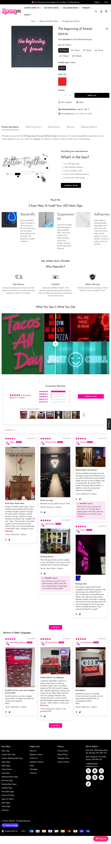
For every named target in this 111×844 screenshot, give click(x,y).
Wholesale (33, 769)
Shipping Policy (63, 758)
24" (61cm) (76, 51)
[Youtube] (101, 777)
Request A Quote (36, 754)
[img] (10, 438)
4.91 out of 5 (26, 395)
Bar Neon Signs (7, 780)
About (27, 15)
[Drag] (55, 343)
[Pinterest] (88, 770)
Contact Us (34, 758)
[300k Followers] (94, 770)
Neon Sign (5, 750)
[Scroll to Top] (106, 832)
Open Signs (6, 762)
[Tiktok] (88, 784)
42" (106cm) (64, 56)
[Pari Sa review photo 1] (91, 555)
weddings (36, 139)
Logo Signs (6, 773)
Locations (33, 773)
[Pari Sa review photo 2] (78, 578)
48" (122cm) (77, 56)
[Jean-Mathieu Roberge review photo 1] (20, 667)
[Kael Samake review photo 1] (55, 541)
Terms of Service (63, 762)
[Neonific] (11, 11)
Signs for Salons (7, 799)
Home (33, 21)
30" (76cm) (87, 51)
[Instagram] (101, 770)
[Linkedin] (94, 777)
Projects (86, 8)
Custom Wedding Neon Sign (12, 758)
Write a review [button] (91, 396)
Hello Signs (6, 765)
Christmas (5, 810)
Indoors (62, 68)
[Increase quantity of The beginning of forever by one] (70, 95)
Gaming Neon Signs (9, 784)
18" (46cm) (64, 51)
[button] (106, 11)
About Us (33, 750)
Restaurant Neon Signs (10, 776)
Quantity (61, 90)
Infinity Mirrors (7, 769)
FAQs (32, 765)
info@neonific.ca (92, 766)
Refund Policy (63, 754)
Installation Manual (36, 762)
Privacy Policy (63, 750)
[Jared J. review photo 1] (20, 473)
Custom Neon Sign (8, 754)
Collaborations (70, 8)
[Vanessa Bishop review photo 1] (55, 472)
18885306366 (92, 763)
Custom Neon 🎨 (32, 8)
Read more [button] (9, 531)
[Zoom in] (50, 30)
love (88, 139)
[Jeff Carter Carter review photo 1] (55, 661)
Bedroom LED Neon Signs (49, 21)
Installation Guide (71, 185)
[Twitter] (88, 777)
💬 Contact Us (101, 838)
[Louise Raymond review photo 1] (91, 667)
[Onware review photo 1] (91, 457)
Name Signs (6, 806)
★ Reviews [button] (109, 424)
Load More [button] (55, 627)
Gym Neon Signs (8, 791)
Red (62, 82)
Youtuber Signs (7, 788)
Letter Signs (6, 802)
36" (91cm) (99, 51)
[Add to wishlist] (106, 28)
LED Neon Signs (51, 8)
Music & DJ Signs (8, 795)
